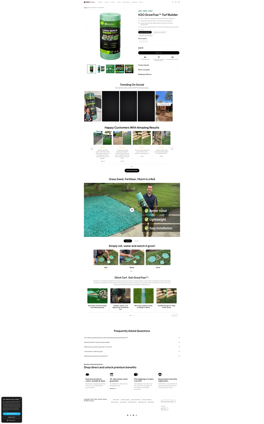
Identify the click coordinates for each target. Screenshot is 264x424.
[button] (100, 2)
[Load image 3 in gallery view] (110, 69)
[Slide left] (85, 68)
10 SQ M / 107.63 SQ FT (159, 32)
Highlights (127, 241)
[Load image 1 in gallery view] (91, 69)
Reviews (137, 241)
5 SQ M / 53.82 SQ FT (145, 32)
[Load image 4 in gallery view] (119, 69)
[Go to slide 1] (131, 166)
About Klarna (151, 402)
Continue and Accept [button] (11, 413)
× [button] (20, 398)
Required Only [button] (11, 417)
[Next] (172, 149)
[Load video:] (132, 210)
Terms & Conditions (146, 399)
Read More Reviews (132, 170)
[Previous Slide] (173, 315)
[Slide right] (135, 68)
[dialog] (11, 410)
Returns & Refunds (135, 399)
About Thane (116, 399)
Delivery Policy (114, 402)
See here (112, 388)
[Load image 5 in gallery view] (129, 69)
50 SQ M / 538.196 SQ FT (146, 35)
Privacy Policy (123, 402)
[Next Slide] (176, 315)
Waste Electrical (142, 402)
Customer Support (125, 399)
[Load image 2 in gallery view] (101, 69)
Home (85, 7)
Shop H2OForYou (132, 402)
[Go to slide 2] (132, 166)
